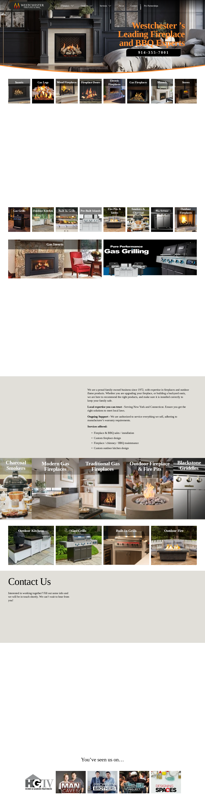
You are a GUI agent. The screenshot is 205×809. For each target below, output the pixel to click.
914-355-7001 (153, 52)
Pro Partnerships (151, 5)
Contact (134, 5)
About (121, 5)
